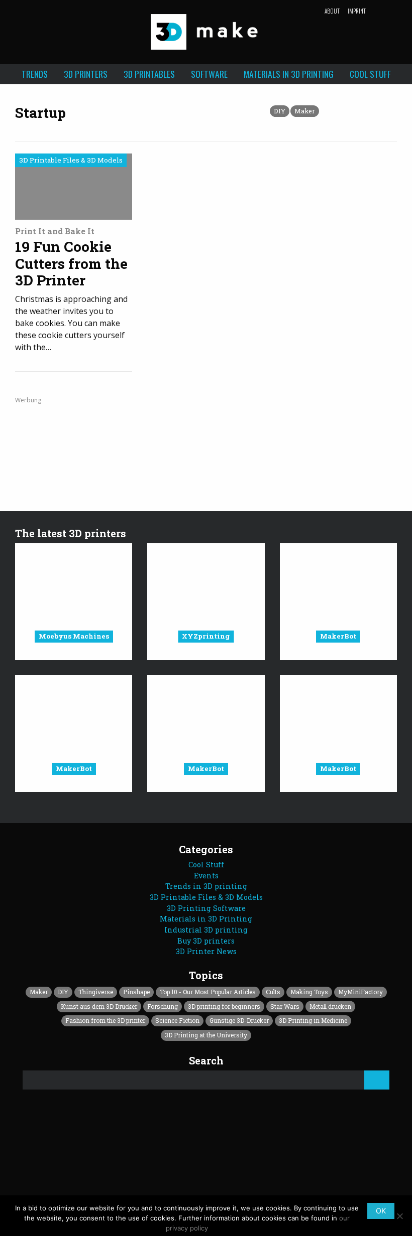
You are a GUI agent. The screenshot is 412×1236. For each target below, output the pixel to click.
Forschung (162, 1006)
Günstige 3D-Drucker (239, 1020)
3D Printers (86, 73)
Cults (273, 992)
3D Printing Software (206, 908)
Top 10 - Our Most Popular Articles (208, 992)
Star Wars (284, 1006)
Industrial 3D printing (206, 930)
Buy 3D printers (206, 941)
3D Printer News (206, 951)
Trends (35, 73)
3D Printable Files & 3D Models (206, 897)
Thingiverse (95, 992)
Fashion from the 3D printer (105, 1020)
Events (206, 875)
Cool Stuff (370, 73)
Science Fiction (177, 1020)
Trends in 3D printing (206, 886)
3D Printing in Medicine (313, 1020)
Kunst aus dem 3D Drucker (99, 1006)
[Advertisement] (206, 442)
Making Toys (309, 992)
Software (209, 73)
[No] (399, 1216)
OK (381, 1210)
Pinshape (136, 992)
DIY (279, 111)
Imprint (357, 11)
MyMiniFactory (360, 992)
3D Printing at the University (206, 1035)
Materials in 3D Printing (289, 73)
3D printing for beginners (224, 1006)
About (332, 11)
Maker (304, 111)
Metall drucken (330, 1006)
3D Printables (149, 73)
